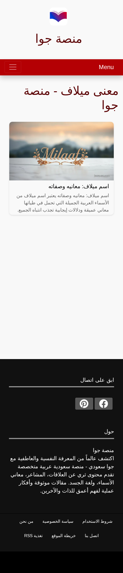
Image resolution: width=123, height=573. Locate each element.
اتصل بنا (92, 535)
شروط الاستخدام (97, 521)
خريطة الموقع (64, 535)
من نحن (26, 521)
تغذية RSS (33, 535)
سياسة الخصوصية (57, 521)
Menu (106, 67)
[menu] (12, 67)
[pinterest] (84, 404)
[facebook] (104, 404)
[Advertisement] (61, 292)
